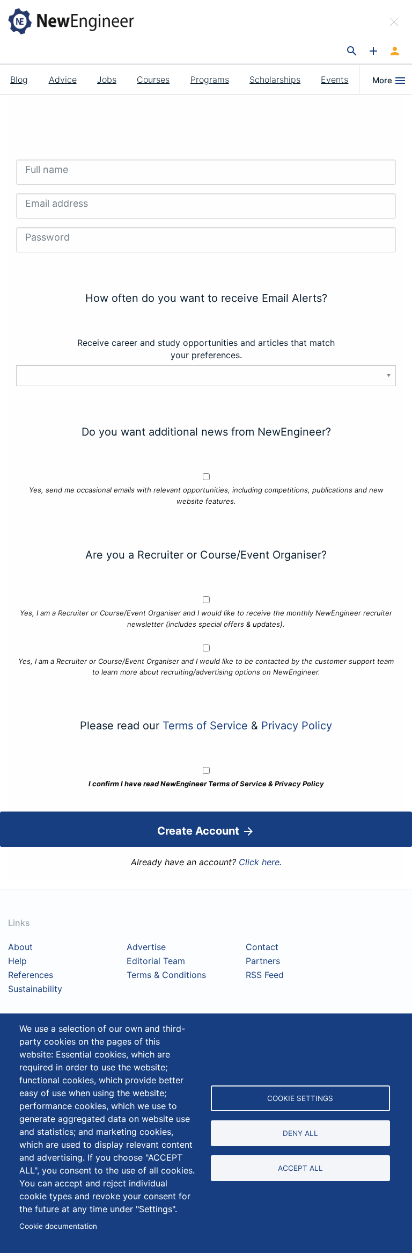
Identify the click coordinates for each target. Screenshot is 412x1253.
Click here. (260, 862)
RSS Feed (265, 975)
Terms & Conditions (166, 975)
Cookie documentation (58, 1226)
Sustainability (35, 989)
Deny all (300, 1133)
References (30, 975)
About (20, 947)
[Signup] (395, 51)
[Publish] (373, 51)
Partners (263, 961)
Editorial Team (156, 961)
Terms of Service (205, 725)
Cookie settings (300, 1098)
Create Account (199, 830)
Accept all (300, 1168)
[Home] (79, 21)
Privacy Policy (296, 725)
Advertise (146, 947)
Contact (262, 947)
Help (17, 961)
